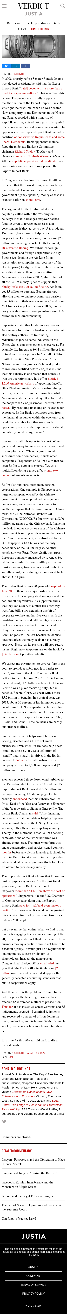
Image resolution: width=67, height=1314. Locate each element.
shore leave (33, 199)
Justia (33, 14)
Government (18, 74)
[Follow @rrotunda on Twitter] (4, 1121)
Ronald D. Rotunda (39, 29)
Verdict (33, 6)
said (35, 813)
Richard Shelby (25, 151)
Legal (10, 1057)
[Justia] (33, 1236)
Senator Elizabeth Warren (32, 156)
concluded (47, 963)
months (6, 852)
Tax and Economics (35, 1053)
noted (5, 407)
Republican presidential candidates (35, 161)
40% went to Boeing (15, 248)
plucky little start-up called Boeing (25, 286)
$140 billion (10, 654)
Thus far (7, 1006)
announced (20, 799)
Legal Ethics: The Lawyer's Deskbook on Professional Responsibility (32, 1105)
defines (20, 760)
